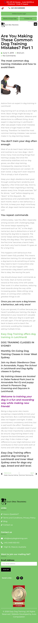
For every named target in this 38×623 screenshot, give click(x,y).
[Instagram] (21, 578)
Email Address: (8, 560)
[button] (35, 24)
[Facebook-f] (17, 578)
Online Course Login (19, 14)
